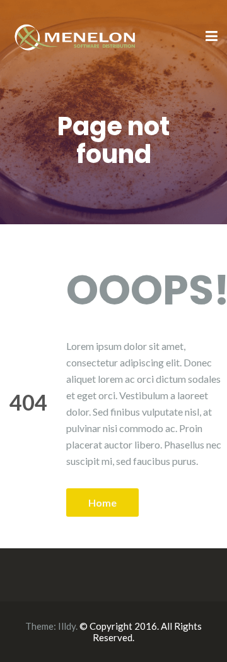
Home (102, 502)
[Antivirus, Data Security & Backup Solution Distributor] (75, 36)
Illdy (67, 626)
